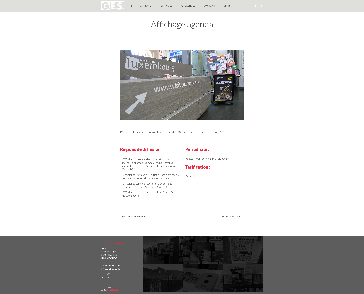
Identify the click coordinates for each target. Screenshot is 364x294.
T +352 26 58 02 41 (110, 265)
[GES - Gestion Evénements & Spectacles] (112, 5)
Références (188, 6)
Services (167, 6)
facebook (106, 277)
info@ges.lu (107, 273)
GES (132, 6)
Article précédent (133, 216)
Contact (209, 6)
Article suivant (232, 216)
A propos (146, 6)
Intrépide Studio (112, 290)
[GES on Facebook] (256, 6)
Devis (227, 6)
